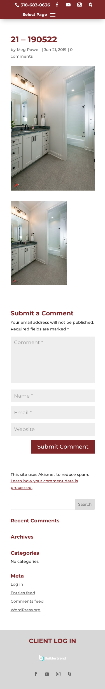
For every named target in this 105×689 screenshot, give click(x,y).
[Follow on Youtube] (68, 2)
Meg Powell (29, 49)
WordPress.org (26, 609)
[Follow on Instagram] (79, 2)
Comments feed (27, 601)
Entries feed (23, 592)
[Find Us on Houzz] (90, 2)
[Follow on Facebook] (57, 2)
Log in (17, 584)
